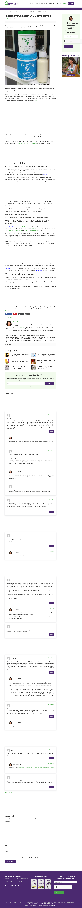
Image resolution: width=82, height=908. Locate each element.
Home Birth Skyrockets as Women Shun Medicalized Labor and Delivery (19, 355)
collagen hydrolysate (32, 143)
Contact (7, 902)
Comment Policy (50, 903)
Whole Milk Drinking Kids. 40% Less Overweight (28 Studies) (45, 367)
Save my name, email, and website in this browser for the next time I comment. (24, 857)
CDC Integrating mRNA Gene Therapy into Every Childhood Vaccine (46, 355)
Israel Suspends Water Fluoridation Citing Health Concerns (18, 367)
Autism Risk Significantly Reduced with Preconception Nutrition (46, 361)
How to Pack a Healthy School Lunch (19, 361)
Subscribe (49, 383)
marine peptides (39, 270)
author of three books (21, 327)
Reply (51, 431)
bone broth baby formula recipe (31, 230)
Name (6, 839)
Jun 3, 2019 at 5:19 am (51, 657)
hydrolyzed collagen (20, 143)
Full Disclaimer (34, 903)
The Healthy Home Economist (37, 905)
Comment (7, 821)
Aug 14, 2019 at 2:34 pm (50, 414)
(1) (36, 100)
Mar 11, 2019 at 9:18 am (51, 763)
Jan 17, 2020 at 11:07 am (50, 485)
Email (6, 845)
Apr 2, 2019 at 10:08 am (51, 721)
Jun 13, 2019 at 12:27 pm (50, 534)
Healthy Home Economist (9, 11)
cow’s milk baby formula (24, 226)
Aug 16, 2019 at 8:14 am (51, 450)
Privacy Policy (38, 903)
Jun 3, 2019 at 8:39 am (51, 677)
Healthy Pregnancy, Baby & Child (25, 11)
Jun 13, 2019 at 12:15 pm (50, 608)
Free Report (68, 46)
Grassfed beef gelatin (10, 268)
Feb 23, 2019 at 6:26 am (51, 776)
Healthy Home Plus (26, 331)
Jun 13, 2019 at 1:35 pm (51, 499)
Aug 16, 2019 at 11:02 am (50, 470)
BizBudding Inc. (54, 905)
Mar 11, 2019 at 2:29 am (51, 749)
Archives (16, 11)
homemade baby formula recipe (29, 90)
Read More (11, 882)
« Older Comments (9, 792)
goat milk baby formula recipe (15, 230)
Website (6, 851)
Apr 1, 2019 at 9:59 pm (51, 704)
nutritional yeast (36, 228)
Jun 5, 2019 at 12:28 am (51, 625)
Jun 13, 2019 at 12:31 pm (50, 551)
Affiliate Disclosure (43, 903)
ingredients (45, 174)
